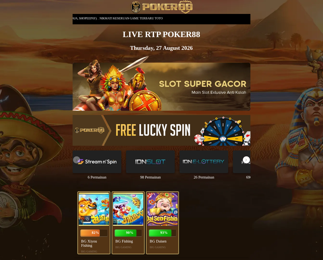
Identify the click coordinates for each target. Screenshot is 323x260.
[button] (246, 160)
